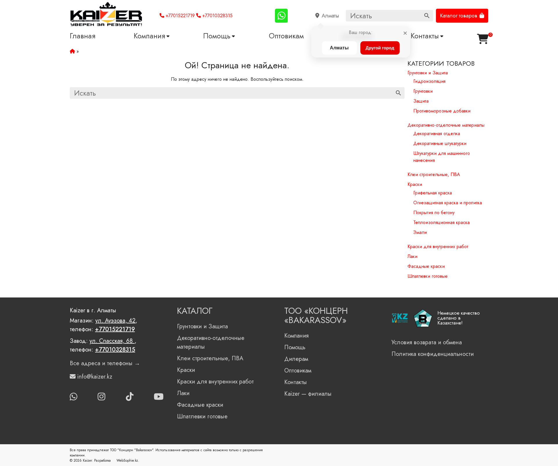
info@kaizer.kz (94, 376)
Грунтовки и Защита (427, 72)
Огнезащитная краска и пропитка (447, 202)
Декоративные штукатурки (439, 143)
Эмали (420, 232)
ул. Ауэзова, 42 (115, 320)
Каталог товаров (458, 15)
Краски (414, 184)
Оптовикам (286, 36)
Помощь (216, 36)
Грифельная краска (432, 192)
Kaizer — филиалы (308, 394)
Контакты (425, 36)
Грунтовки (423, 91)
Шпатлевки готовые (427, 276)
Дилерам (296, 359)
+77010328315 (217, 15)
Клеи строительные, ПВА (433, 174)
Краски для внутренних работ (437, 246)
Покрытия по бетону (434, 212)
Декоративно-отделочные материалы (445, 125)
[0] (482, 39)
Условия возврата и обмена (426, 342)
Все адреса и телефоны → (105, 363)
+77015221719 (179, 15)
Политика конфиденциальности (432, 354)
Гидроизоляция (429, 81)
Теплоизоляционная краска (441, 222)
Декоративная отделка (436, 133)
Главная (82, 36)
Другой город (380, 47)
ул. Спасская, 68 (112, 341)
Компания (149, 36)
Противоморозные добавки (442, 110)
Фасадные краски (426, 266)
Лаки (412, 256)
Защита (421, 101)
